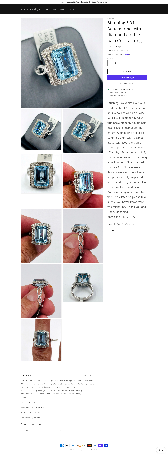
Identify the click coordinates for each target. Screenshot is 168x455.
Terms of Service (90, 381)
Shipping (110, 50)
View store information (118, 96)
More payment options (127, 83)
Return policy (89, 385)
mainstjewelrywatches (81, 450)
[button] (63, 9)
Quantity (110, 58)
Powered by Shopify (92, 450)
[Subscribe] (59, 430)
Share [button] (112, 230)
